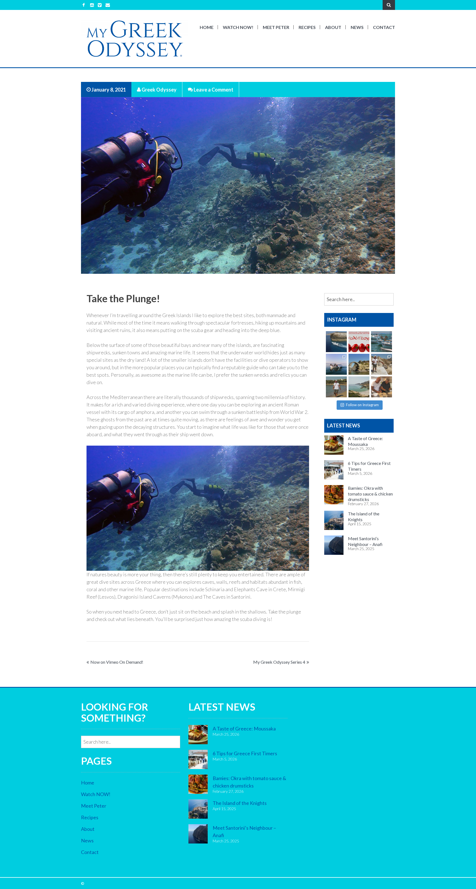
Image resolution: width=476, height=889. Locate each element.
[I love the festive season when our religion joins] (358, 341)
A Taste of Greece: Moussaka (244, 728)
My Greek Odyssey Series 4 (279, 662)
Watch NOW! (238, 27)
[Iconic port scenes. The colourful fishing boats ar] (381, 341)
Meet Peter (276, 27)
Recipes (307, 27)
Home (206, 27)
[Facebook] (83, 4)
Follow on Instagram (362, 405)
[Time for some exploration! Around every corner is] (336, 341)
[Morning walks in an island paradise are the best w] (336, 386)
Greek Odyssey (159, 89)
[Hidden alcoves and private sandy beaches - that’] (358, 386)
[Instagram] (92, 4)
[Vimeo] (100, 4)
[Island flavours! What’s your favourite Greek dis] (381, 386)
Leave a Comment (213, 89)
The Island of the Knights (240, 803)
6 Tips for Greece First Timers (245, 753)
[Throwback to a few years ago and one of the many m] (336, 364)
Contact (384, 27)
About (333, 27)
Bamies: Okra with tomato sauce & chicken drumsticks (370, 493)
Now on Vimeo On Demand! (116, 662)
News (357, 27)
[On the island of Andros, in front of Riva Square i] (358, 364)
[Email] (108, 4)
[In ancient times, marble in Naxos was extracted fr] (381, 364)
